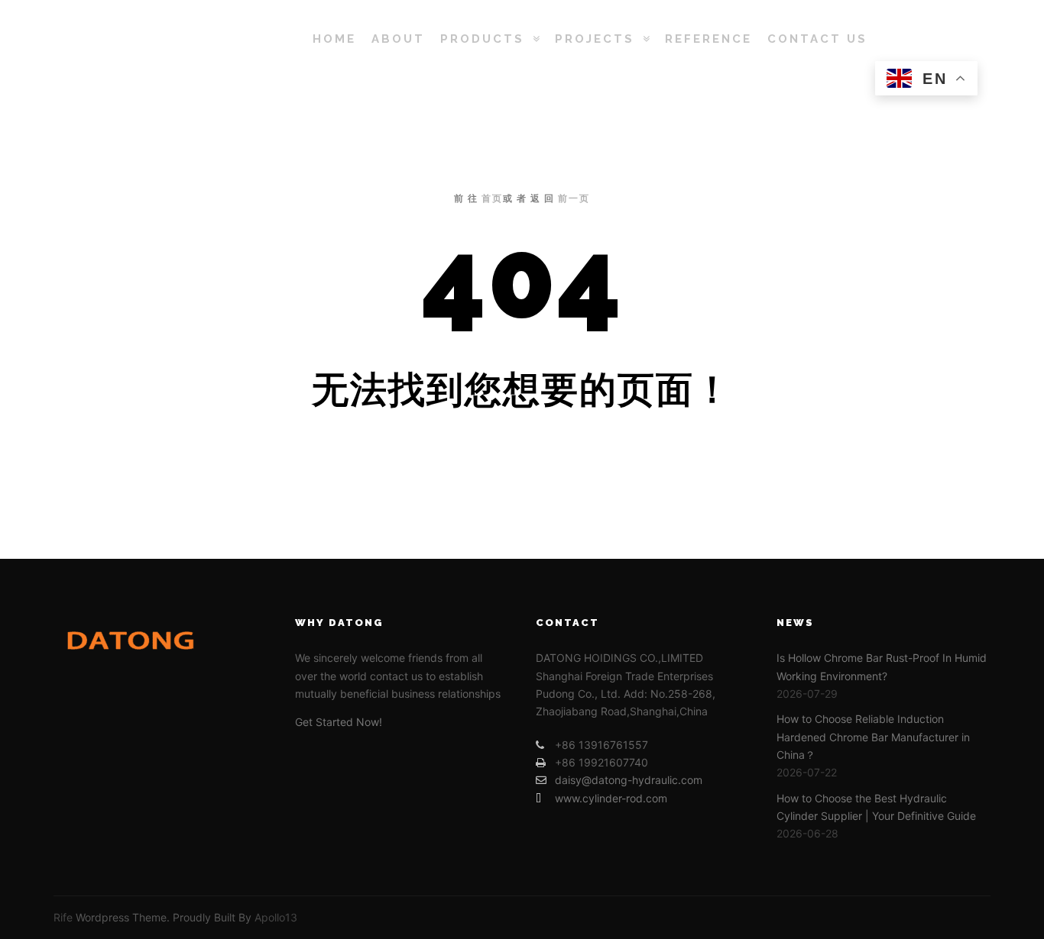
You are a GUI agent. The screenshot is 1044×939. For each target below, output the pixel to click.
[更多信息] (940, 39)
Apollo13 (276, 917)
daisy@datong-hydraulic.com (628, 779)
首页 (492, 198)
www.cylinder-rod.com (611, 798)
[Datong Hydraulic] (155, 39)
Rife (63, 917)
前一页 (574, 198)
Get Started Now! (338, 721)
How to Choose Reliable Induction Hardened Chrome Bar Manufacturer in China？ (873, 736)
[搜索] (912, 39)
